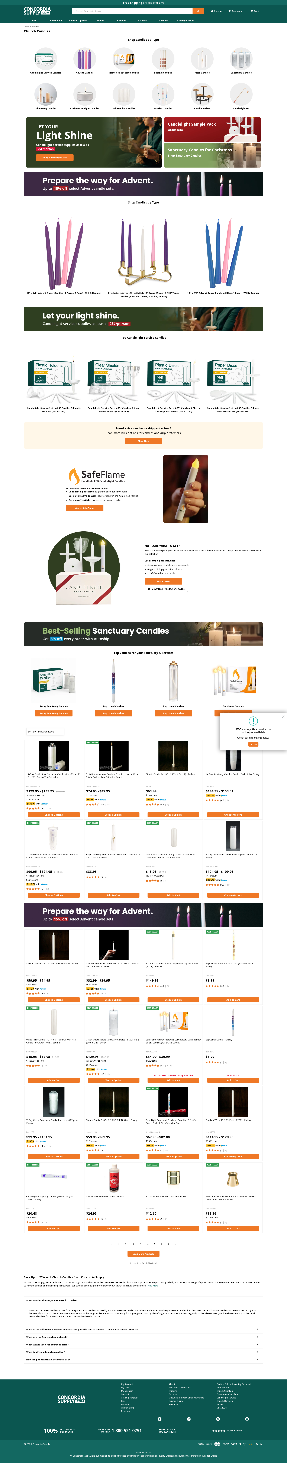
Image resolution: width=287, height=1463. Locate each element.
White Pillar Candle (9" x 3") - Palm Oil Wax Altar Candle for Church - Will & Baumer (170, 856)
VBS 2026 (222, 1407)
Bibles (100, 20)
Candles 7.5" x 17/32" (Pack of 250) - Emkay (228, 1119)
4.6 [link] (102, 804)
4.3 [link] (43, 808)
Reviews (125, 1411)
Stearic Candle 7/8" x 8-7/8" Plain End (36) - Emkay (52, 963)
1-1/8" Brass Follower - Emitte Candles (166, 1196)
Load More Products (143, 1253)
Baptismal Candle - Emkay (219, 1039)
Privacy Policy (176, 1400)
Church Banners (225, 1400)
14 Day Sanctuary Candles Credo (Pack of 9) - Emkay (232, 774)
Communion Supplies (227, 1394)
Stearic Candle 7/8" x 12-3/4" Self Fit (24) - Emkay (111, 1119)
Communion (55, 20)
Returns (173, 1394)
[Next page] (169, 1244)
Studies (142, 20)
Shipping (173, 1390)
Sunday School (185, 20)
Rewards (236, 10)
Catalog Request (129, 1397)
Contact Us (126, 1394)
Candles (121, 20)
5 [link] (42, 888)
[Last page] (176, 1244)
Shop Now (143, 440)
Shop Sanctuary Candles (185, 155)
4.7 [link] (162, 986)
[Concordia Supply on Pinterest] (218, 1419)
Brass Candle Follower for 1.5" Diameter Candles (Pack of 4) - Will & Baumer (231, 1198)
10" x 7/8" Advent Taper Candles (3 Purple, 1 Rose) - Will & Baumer (64, 292)
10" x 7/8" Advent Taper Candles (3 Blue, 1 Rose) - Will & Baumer (223, 292)
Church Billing (127, 1407)
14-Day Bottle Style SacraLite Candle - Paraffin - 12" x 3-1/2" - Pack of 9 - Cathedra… (53, 776)
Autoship (125, 1404)
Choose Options (54, 814)
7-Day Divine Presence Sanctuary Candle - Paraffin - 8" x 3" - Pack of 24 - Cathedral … (53, 856)
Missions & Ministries (180, 1387)
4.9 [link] (162, 804)
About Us (173, 1384)
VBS (34, 20)
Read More (152, 1285)
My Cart (125, 1387)
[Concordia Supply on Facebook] (159, 1419)
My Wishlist (127, 1390)
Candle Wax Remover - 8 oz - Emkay (105, 1196)
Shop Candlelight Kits (55, 157)
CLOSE (253, 744)
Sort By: (32, 731)
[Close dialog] (283, 716)
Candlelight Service (226, 1397)
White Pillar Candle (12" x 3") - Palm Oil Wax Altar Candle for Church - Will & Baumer (51, 1041)
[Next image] (138, 756)
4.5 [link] (43, 993)
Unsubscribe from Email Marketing (186, 1397)
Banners (163, 20)
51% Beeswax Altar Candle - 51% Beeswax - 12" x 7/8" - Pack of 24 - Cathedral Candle (112, 776)
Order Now (175, 130)
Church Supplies (78, 20)
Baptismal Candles (113, 706)
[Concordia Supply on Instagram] (189, 1419)
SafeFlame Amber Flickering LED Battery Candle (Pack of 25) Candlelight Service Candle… (173, 1041)
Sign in (218, 10)
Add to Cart (113, 895)
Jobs (123, 1400)
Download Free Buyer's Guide (168, 588)
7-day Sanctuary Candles (54, 706)
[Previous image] (89, 756)
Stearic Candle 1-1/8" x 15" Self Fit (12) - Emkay (170, 774)
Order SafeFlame (84, 508)
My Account (127, 1384)
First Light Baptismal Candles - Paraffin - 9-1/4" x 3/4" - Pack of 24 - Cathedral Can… (171, 1121)
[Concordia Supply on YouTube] (247, 1419)
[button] (143, 1300)
